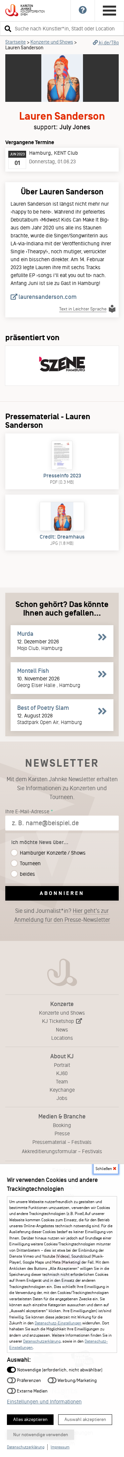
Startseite (15, 42)
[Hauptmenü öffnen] (109, 10)
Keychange (62, 1090)
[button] (7, 28)
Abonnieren (62, 893)
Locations (62, 1038)
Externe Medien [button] (32, 1390)
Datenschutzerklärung (42, 1341)
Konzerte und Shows (51, 42)
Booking (62, 1125)
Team (62, 1081)
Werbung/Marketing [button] (77, 1380)
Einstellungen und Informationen (44, 1401)
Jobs (62, 1098)
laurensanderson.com (47, 297)
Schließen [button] (104, 1168)
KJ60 (62, 1073)
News (62, 1029)
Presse (62, 1133)
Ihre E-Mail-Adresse (27, 811)
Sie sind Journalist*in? (62, 915)
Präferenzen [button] (28, 1380)
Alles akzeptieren (30, 1419)
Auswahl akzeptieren (85, 1419)
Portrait (62, 1065)
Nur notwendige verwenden (40, 1434)
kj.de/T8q (108, 42)
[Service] (83, 10)
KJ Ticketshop (58, 1021)
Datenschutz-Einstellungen (58, 1323)
